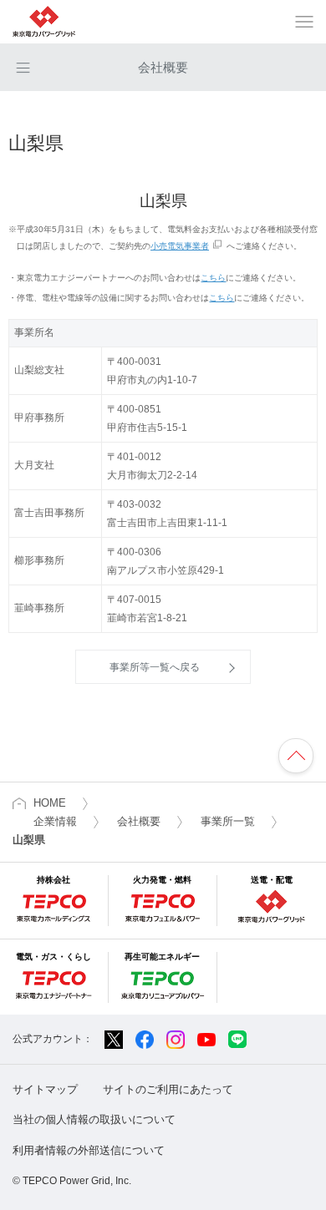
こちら (213, 277)
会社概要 (163, 67)
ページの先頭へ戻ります (295, 755)
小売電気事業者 (179, 246)
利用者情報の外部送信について (89, 1150)
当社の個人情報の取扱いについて (94, 1119)
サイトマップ (45, 1089)
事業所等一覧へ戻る (155, 667)
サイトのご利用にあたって (168, 1089)
